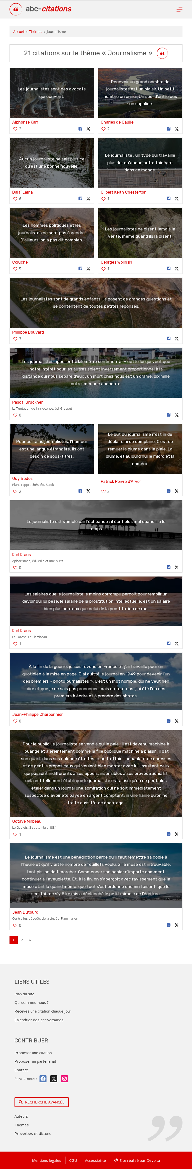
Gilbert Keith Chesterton (123, 192)
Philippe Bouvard (28, 332)
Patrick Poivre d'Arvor (121, 481)
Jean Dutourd (25, 912)
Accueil (18, 31)
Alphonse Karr (25, 122)
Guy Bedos (22, 478)
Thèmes (35, 31)
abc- (48, 8)
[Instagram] (64, 1078)
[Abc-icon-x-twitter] (53, 1078)
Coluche (20, 262)
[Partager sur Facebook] (80, 129)
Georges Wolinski (116, 262)
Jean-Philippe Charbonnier (37, 714)
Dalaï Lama (22, 192)
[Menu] (179, 9)
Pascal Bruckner (27, 402)
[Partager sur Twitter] (88, 129)
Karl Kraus (21, 554)
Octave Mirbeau (27, 821)
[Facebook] (43, 1078)
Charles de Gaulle (117, 122)
